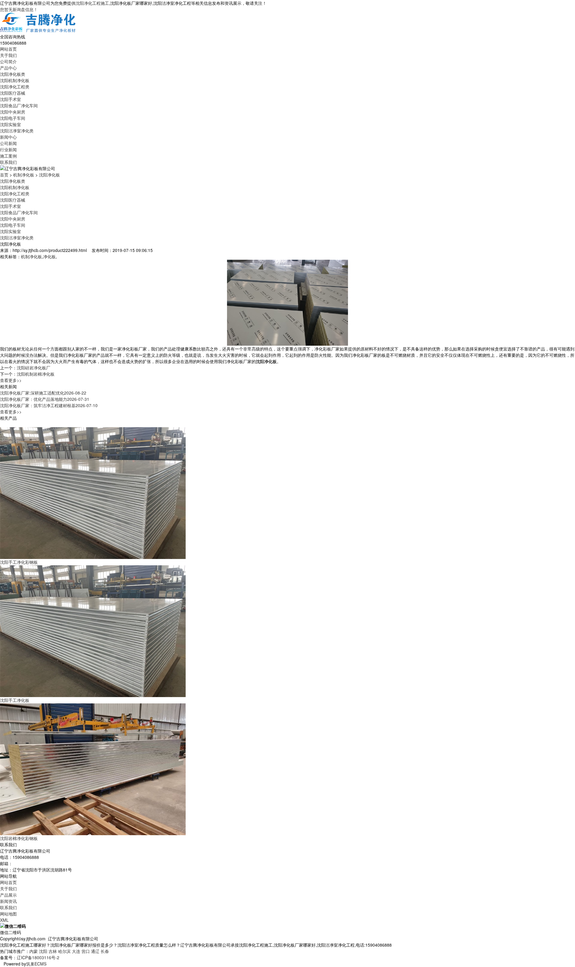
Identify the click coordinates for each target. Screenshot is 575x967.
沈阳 (43, 951)
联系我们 (8, 162)
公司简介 (8, 61)
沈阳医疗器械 (12, 93)
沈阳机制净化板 (14, 80)
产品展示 (8, 895)
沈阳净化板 (49, 175)
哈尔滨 (64, 951)
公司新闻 (8, 143)
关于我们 (8, 55)
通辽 (95, 951)
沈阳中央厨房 (12, 112)
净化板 (49, 256)
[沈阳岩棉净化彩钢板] (93, 768)
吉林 (53, 951)
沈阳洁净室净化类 (17, 131)
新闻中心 (8, 137)
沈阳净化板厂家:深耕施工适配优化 (43, 393)
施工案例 (8, 156)
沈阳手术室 (10, 99)
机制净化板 (23, 175)
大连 (76, 951)
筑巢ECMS (36, 964)
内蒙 (33, 951)
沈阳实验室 (10, 124)
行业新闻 (8, 149)
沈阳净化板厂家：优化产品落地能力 (44, 399)
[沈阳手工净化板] (93, 630)
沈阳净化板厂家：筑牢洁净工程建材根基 (49, 405)
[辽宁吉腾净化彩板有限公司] (38, 22)
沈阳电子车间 (12, 118)
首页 (4, 175)
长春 (105, 951)
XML (4, 920)
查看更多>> (11, 380)
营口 (85, 951)
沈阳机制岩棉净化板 (36, 374)
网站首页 (8, 49)
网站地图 (8, 914)
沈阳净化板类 (12, 74)
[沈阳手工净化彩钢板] (93, 492)
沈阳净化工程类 (14, 87)
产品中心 (8, 68)
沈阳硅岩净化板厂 (33, 368)
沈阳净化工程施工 (92, 3)
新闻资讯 (8, 901)
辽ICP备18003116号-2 (38, 957)
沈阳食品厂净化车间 (19, 105)
